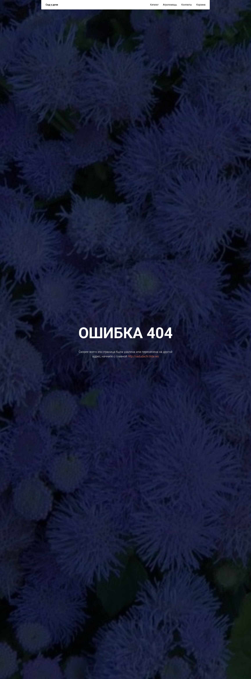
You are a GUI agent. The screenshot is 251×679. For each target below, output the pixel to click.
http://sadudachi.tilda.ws (143, 356)
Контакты (186, 4)
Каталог (154, 4)
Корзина (200, 4)
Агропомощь (170, 4)
